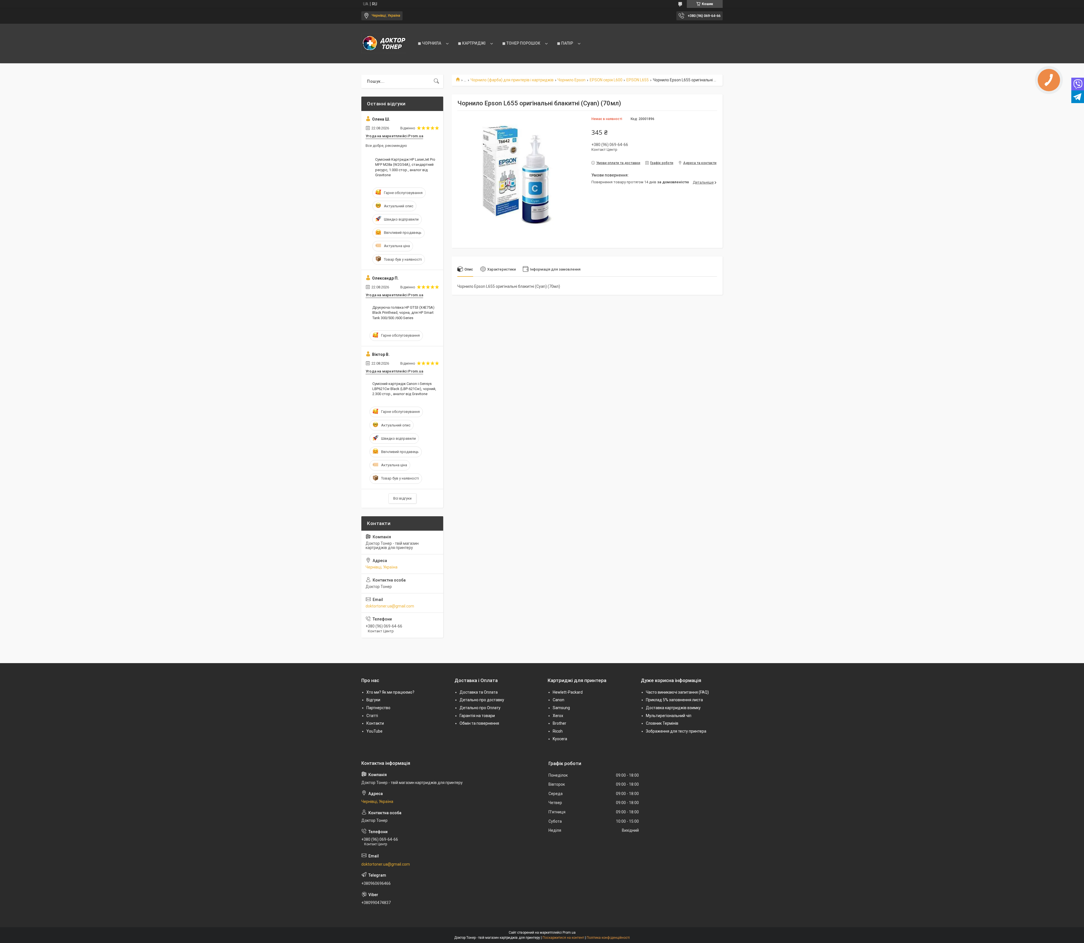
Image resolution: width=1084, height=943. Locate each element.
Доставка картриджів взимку (673, 707)
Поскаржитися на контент (563, 938)
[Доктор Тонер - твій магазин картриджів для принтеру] (383, 43)
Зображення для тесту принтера (676, 731)
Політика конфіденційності (608, 938)
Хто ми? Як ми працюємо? (390, 692)
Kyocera (560, 739)
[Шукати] (436, 81)
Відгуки (373, 700)
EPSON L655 (637, 80)
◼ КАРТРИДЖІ (472, 43)
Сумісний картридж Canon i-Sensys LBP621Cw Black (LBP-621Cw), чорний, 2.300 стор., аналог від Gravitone (404, 389)
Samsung (561, 707)
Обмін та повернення (479, 723)
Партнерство (378, 707)
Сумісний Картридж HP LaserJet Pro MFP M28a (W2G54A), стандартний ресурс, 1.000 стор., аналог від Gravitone (405, 167)
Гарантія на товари (477, 715)
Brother (559, 723)
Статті (372, 715)
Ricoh (558, 731)
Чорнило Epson (571, 80)
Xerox (558, 715)
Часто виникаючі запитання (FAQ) (677, 692)
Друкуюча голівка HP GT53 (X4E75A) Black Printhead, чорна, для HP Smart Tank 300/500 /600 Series (403, 312)
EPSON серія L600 (606, 80)
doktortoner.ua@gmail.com (390, 606)
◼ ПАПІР (565, 43)
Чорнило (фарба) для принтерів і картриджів (512, 80)
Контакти (375, 723)
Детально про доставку (482, 700)
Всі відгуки (402, 498)
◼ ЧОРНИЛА (429, 43)
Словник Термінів (662, 723)
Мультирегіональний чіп (668, 715)
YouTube (374, 731)
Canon (558, 700)
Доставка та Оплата (479, 692)
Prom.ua (569, 933)
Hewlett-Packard (568, 692)
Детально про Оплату (480, 707)
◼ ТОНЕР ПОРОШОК (521, 43)
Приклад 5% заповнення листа (674, 700)
